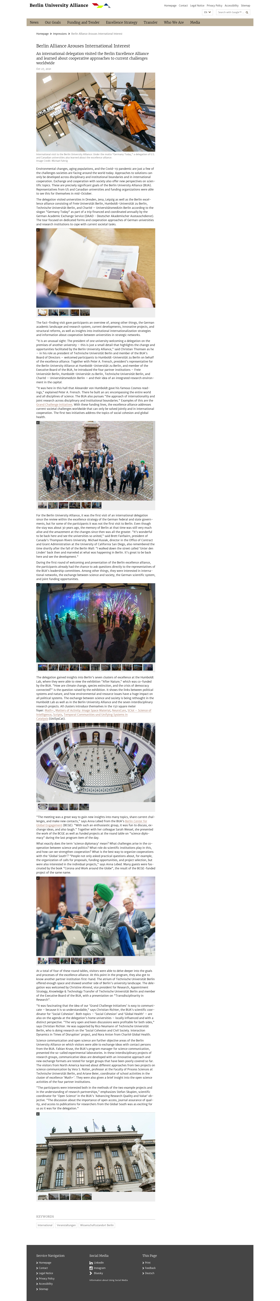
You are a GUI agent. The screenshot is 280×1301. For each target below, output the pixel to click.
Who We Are (174, 22)
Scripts (57, 714)
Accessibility (232, 5)
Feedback (150, 1268)
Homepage (170, 5)
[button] (207, 12)
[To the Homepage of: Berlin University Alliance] (70, 5)
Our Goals (53, 22)
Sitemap (245, 5)
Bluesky (98, 1273)
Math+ (49, 710)
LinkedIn (99, 1262)
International (45, 1225)
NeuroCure (119, 710)
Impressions (60, 33)
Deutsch (149, 1273)
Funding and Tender (83, 22)
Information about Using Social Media (108, 1280)
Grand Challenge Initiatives (54, 404)
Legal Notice (197, 5)
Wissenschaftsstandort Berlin (97, 1225)
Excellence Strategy (121, 22)
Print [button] (148, 1262)
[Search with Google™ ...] (247, 12)
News (34, 22)
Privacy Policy (214, 5)
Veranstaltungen (66, 1225)
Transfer (151, 22)
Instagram (99, 1268)
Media (195, 22)
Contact (183, 5)
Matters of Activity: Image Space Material (82, 710)
